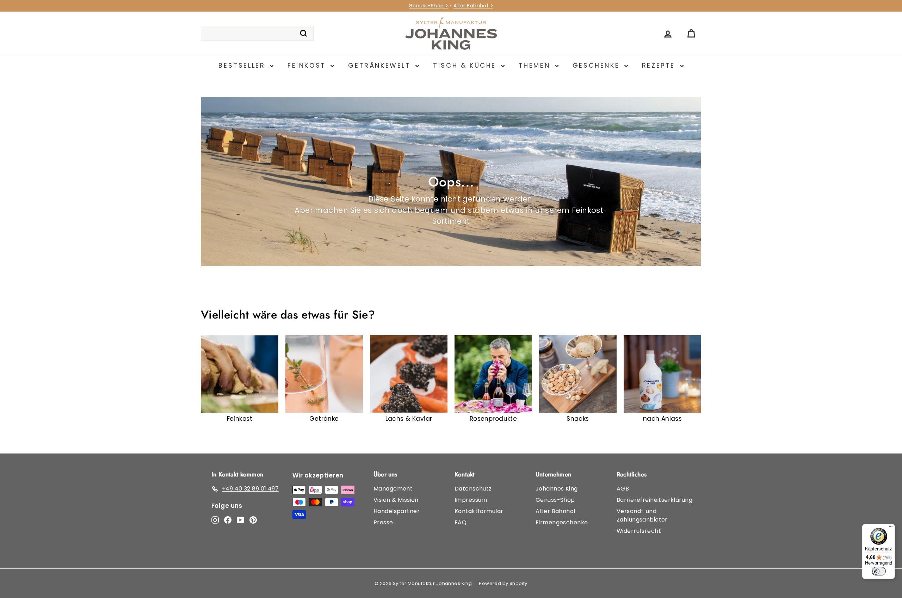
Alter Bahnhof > (473, 5)
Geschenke (598, 65)
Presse (383, 522)
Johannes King (557, 489)
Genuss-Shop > (429, 5)
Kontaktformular (479, 511)
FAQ (461, 522)
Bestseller (243, 65)
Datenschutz (473, 489)
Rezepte (660, 65)
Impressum (471, 500)
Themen (536, 65)
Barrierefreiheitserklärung (654, 500)
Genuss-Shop (555, 500)
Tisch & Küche (466, 65)
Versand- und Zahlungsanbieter (642, 515)
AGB (623, 489)
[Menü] (890, 528)
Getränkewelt (381, 65)
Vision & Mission (396, 500)
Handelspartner (396, 511)
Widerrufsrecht (639, 531)
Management (393, 489)
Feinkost (308, 65)
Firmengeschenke (562, 522)
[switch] (879, 571)
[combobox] (257, 33)
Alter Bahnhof (556, 511)
